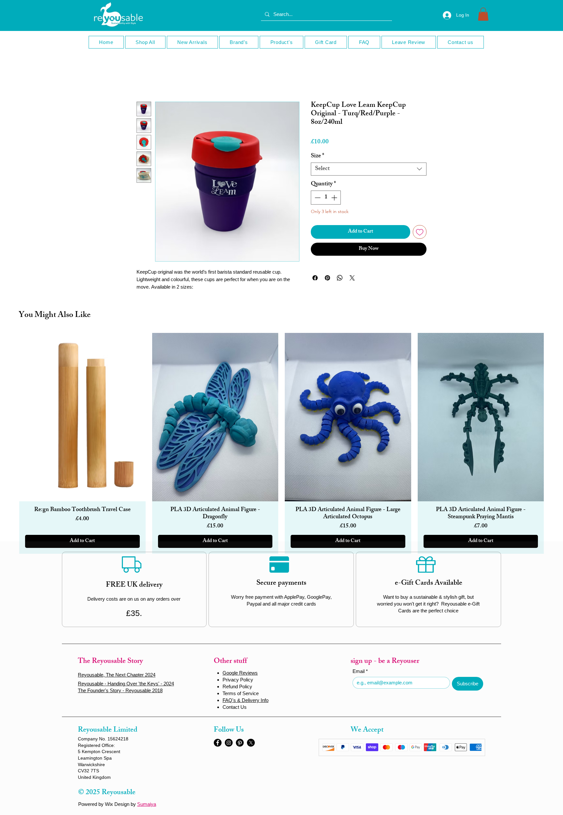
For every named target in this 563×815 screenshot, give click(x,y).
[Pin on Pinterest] (327, 278)
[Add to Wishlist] (419, 232)
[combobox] (368, 169)
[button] (483, 14)
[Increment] (335, 197)
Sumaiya (146, 804)
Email (360, 671)
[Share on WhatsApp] (340, 278)
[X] (251, 743)
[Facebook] (218, 743)
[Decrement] (317, 197)
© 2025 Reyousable (107, 793)
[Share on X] (352, 278)
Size (317, 156)
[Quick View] (82, 417)
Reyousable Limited (107, 730)
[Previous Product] (7, 443)
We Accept (367, 730)
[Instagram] (229, 743)
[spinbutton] (326, 197)
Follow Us (229, 730)
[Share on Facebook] (315, 278)
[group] (281, 443)
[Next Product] (556, 443)
